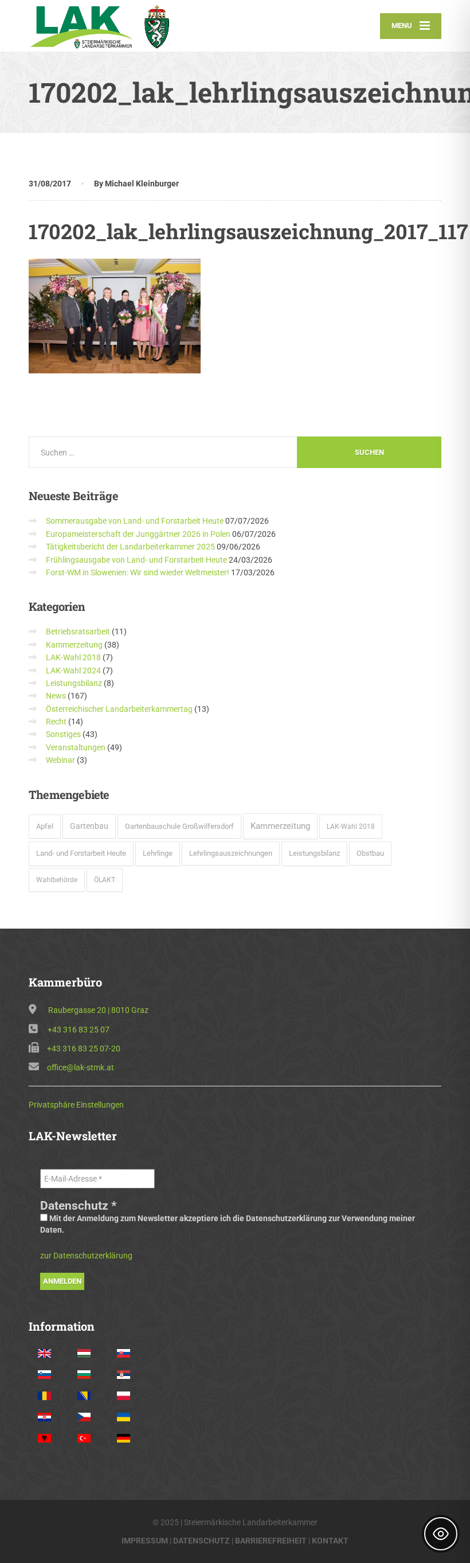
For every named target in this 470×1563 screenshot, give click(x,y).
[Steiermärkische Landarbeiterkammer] (105, 25)
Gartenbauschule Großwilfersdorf (179, 826)
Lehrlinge (158, 853)
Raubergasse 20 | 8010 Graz (98, 1010)
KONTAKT (330, 1540)
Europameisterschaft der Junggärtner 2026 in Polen (138, 534)
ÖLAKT (104, 880)
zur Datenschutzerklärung (86, 1255)
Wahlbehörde (56, 880)
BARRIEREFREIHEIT (271, 1540)
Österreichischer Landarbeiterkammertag (119, 709)
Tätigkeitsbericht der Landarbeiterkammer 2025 (130, 546)
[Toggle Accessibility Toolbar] (441, 1534)
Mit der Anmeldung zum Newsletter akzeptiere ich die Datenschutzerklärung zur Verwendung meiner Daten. (227, 1224)
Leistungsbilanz (74, 683)
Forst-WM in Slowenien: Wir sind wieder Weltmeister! (137, 572)
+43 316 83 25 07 (78, 1029)
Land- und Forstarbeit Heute (81, 853)
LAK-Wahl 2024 (73, 670)
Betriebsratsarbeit (78, 631)
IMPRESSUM (145, 1540)
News (56, 695)
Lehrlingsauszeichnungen (230, 853)
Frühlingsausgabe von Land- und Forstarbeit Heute (136, 559)
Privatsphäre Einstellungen (76, 1104)
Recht (56, 721)
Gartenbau (89, 826)
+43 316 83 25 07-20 (83, 1048)
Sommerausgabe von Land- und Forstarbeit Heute (135, 520)
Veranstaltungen (75, 747)
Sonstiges (63, 734)
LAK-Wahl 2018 (73, 657)
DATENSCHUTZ (201, 1540)
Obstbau (370, 853)
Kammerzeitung (74, 644)
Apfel (44, 826)
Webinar (60, 760)
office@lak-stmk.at (80, 1067)
